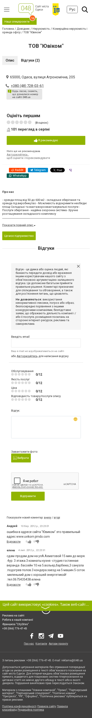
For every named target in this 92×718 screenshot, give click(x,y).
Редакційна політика (31, 709)
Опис (10, 60)
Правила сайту (46, 706)
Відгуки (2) (30, 60)
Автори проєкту (58, 643)
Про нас (29, 643)
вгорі (57, 517)
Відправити (28, 496)
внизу (47, 517)
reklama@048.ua (72, 660)
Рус (72, 9)
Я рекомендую (48, 140)
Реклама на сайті (13, 615)
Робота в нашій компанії (17, 619)
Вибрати (23, 458)
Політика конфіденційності (19, 706)
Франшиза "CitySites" (15, 624)
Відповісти (14, 541)
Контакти (41, 643)
